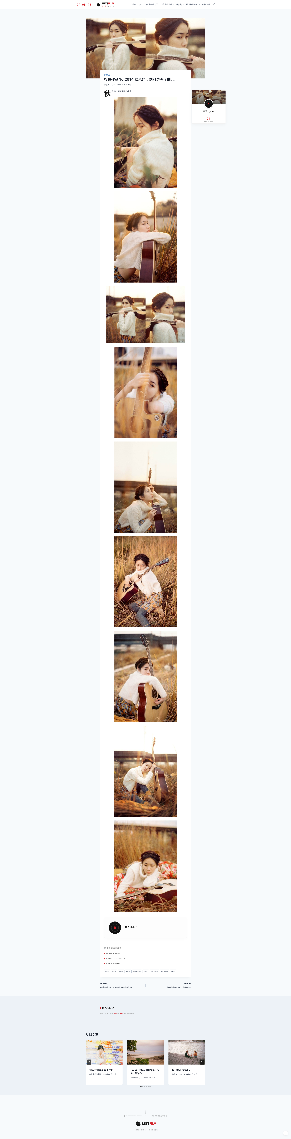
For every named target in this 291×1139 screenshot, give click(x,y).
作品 (107, 971)
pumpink (179, 1074)
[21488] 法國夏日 (181, 1070)
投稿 (121, 971)
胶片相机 (164, 971)
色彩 (173, 971)
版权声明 (206, 4)
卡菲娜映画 (97, 1074)
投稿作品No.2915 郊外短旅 (179, 986)
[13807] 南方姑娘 (113, 963)
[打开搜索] (214, 4)
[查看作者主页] (208, 103)
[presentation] (104, 1052)
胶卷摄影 (137, 971)
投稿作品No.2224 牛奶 (101, 1070)
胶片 (146, 971)
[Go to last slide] (89, 1062)
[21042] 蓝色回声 (113, 953)
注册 (121, 1013)
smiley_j (137, 1078)
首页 (134, 4)
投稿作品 (107, 75)
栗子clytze (111, 85)
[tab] (141, 1086)
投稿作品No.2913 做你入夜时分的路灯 (117, 986)
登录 (115, 1013)
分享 (114, 971)
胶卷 (128, 971)
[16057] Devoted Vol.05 (115, 958)
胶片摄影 (154, 971)
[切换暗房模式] (285, 1133)
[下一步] (202, 1062)
